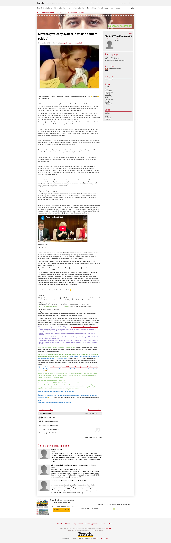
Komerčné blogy (103, 8)
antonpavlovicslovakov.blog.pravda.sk (114, 38)
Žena (72, 3)
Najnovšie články (46, 8)
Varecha (77, 3)
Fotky (106, 112)
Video (93, 3)
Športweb (54, 3)
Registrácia (123, 3)
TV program (108, 118)
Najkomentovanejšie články (77, 8)
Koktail (63, 3)
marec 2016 (108, 95)
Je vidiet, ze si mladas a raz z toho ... (48, 429)
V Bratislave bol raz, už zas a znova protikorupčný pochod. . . (73, 465)
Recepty (107, 115)
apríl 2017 (107, 88)
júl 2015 (107, 100)
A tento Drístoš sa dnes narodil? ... (48, 417)
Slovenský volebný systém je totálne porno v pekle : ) (71, 12)
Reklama (67, 524)
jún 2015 (107, 102)
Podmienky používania (92, 524)
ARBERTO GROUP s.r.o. (101, 538)
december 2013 (109, 104)
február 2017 (108, 91)
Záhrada (82, 3)
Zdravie (68, 3)
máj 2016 (107, 93)
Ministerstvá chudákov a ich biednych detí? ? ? (68, 481)
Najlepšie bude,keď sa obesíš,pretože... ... (50, 425)
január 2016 (108, 97)
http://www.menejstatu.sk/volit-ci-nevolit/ (84, 327)
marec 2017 (108, 89)
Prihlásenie (130, 3)
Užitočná (88, 3)
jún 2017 (107, 86)
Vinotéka (107, 119)
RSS (130, 33)
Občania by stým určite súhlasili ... (48, 433)
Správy (49, 3)
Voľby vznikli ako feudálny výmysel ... (49, 421)
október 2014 (108, 103)
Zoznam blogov (92, 8)
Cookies (103, 524)
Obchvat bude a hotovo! (94, 410)
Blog (38, 8)
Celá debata (88, 437)
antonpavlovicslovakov (48, 12)
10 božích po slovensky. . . (46, 410)
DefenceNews (99, 3)
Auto (59, 3)
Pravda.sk (107, 113)
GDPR (109, 524)
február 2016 (108, 96)
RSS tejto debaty (97, 437)
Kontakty (59, 524)
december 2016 (109, 92)
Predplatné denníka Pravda (61, 510)
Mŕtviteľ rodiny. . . (57, 449)
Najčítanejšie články (60, 8)
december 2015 (109, 99)
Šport (106, 116)
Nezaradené (78, 43)
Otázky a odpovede (77, 524)
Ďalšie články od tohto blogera (53, 445)
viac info (108, 528)
